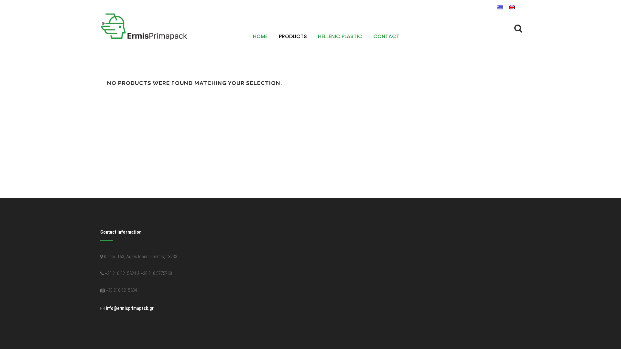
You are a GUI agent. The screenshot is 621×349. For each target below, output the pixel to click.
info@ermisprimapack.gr (130, 308)
